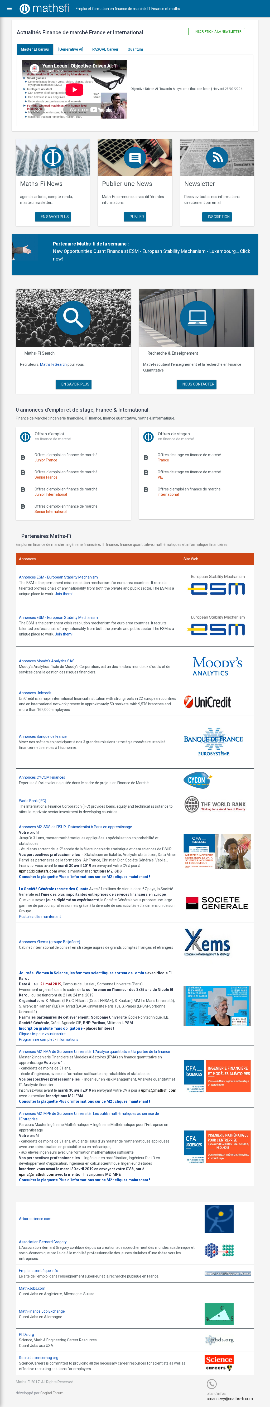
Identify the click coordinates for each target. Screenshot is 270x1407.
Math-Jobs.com (32, 1288)
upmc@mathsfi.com (158, 1090)
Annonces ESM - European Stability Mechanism (58, 577)
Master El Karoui (35, 49)
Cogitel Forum (52, 1393)
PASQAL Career (105, 49)
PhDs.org (26, 1334)
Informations (67, 1039)
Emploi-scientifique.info (38, 1271)
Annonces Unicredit (35, 693)
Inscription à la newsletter (218, 31)
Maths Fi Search (53, 364)
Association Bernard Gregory (43, 1242)
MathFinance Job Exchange (42, 1311)
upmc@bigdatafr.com (38, 871)
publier (136, 217)
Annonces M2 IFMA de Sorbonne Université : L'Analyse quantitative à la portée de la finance (94, 1051)
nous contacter (198, 384)
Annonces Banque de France (43, 736)
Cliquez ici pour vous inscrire (42, 1034)
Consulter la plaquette (38, 877)
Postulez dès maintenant (40, 916)
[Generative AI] (70, 49)
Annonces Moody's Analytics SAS (47, 661)
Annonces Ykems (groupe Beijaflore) (49, 942)
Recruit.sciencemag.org (38, 1358)
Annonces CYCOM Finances (42, 777)
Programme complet (36, 1039)
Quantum (135, 49)
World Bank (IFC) (32, 801)
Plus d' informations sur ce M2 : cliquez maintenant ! (104, 877)
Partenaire (64, 244)
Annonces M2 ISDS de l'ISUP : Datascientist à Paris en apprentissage (75, 827)
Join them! (64, 594)
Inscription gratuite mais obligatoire (51, 1028)
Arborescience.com (35, 1219)
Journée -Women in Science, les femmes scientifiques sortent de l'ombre (83, 973)
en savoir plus (54, 217)
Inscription (218, 217)
